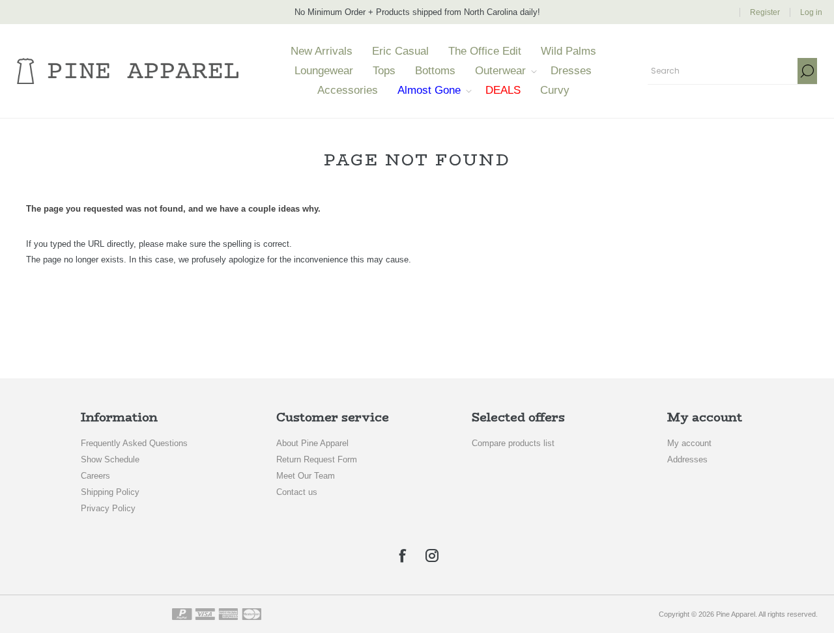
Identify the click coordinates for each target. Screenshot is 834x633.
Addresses (687, 459)
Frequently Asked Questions (134, 443)
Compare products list (513, 443)
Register (765, 12)
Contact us (296, 492)
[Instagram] (432, 555)
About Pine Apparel (312, 443)
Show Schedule (110, 459)
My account (689, 443)
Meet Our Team (305, 476)
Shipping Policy (110, 492)
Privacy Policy (108, 508)
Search (807, 71)
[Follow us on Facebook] (402, 555)
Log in (811, 12)
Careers (95, 476)
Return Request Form (316, 459)
